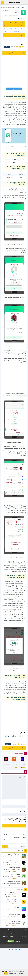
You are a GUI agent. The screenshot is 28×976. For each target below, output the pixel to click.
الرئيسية (22, 7)
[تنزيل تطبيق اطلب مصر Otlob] (14, 763)
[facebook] (22, 736)
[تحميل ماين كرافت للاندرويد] (14, 856)
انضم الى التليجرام (13, 89)
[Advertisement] (14, 71)
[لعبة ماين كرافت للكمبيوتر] (14, 869)
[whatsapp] (5, 736)
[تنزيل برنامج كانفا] (14, 909)
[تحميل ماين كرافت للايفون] (14, 883)
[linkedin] (12, 736)
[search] (2, 2)
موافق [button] (5, 973)
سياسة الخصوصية (8, 930)
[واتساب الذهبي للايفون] (14, 876)
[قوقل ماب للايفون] (14, 923)
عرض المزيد (11, 973)
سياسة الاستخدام (8, 933)
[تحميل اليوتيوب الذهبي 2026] (14, 901)
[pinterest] (15, 736)
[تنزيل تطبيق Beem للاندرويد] (22, 763)
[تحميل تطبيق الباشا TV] (14, 894)
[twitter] (19, 736)
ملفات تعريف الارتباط (8, 936)
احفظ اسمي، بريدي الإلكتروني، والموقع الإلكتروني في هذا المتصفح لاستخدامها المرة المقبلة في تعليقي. (15, 820)
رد (4, 839)
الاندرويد (18, 7)
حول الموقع (23, 933)
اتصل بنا (24, 936)
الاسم (24, 803)
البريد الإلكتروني (22, 811)
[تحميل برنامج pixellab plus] (14, 862)
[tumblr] (8, 736)
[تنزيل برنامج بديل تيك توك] (6, 763)
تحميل (14, 162)
